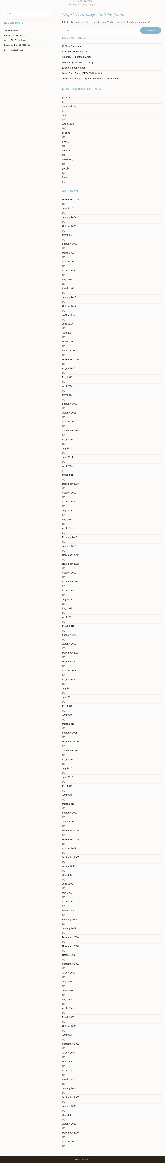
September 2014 (70, 430)
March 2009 (68, 910)
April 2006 (67, 1035)
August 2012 (68, 590)
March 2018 (68, 288)
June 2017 (67, 324)
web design (68, 124)
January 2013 (69, 546)
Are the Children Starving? (75, 51)
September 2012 (70, 581)
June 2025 (67, 208)
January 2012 (69, 644)
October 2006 (69, 1026)
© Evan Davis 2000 (82, 1159)
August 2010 (68, 759)
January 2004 (69, 1088)
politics (65, 141)
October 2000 (69, 1141)
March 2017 (68, 341)
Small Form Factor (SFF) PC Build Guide (83, 73)
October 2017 (69, 306)
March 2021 (68, 252)
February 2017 (69, 350)
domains (66, 150)
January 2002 (69, 1124)
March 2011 (68, 724)
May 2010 (67, 786)
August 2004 (68, 1052)
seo (64, 115)
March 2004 (68, 1079)
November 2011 (70, 661)
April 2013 (67, 528)
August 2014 (68, 439)
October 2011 (69, 670)
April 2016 (67, 386)
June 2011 (67, 697)
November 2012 (70, 564)
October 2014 (69, 421)
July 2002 (67, 1115)
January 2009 (69, 928)
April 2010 (67, 795)
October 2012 (69, 572)
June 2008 (67, 990)
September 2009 (70, 857)
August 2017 (68, 315)
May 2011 (67, 706)
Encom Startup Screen (73, 67)
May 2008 (67, 999)
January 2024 (69, 217)
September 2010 (70, 750)
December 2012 (70, 555)
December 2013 (70, 484)
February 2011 (69, 732)
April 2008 (67, 1008)
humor (65, 177)
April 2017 (67, 332)
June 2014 (67, 457)
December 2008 (70, 937)
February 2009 (69, 919)
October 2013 (69, 492)
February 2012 (69, 635)
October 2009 (69, 848)
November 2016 (70, 359)
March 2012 (68, 626)
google (65, 168)
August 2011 (68, 679)
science (66, 133)
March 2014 (68, 475)
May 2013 (67, 519)
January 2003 (69, 1106)
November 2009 (70, 839)
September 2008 (70, 964)
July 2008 (67, 981)
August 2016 (68, 368)
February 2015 (69, 404)
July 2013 (67, 510)
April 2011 (67, 715)
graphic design (69, 106)
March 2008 (68, 1017)
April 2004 (67, 1070)
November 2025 (70, 199)
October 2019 (69, 261)
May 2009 (67, 892)
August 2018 (68, 270)
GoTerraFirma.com (71, 46)
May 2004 (67, 1061)
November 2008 (70, 946)
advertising (67, 159)
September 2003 (70, 1097)
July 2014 (67, 448)
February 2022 (69, 244)
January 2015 (69, 412)
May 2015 (67, 395)
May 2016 (67, 377)
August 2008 (68, 972)
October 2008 (69, 955)
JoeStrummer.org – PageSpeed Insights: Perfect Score (90, 78)
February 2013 (69, 537)
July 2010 (67, 768)
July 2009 (67, 875)
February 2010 (69, 812)
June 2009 (67, 884)
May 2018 (67, 279)
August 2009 (68, 866)
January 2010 (69, 821)
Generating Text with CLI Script (78, 62)
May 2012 (67, 608)
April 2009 (67, 901)
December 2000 (70, 1132)
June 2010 (67, 777)
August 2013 (68, 501)
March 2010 (68, 804)
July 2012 (67, 599)
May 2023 (67, 235)
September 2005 (70, 1044)
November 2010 (70, 741)
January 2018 (69, 297)
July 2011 (67, 688)
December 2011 (70, 652)
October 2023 (69, 226)
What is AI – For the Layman (76, 57)
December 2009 (70, 830)
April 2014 (67, 466)
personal (66, 97)
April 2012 (67, 617)
